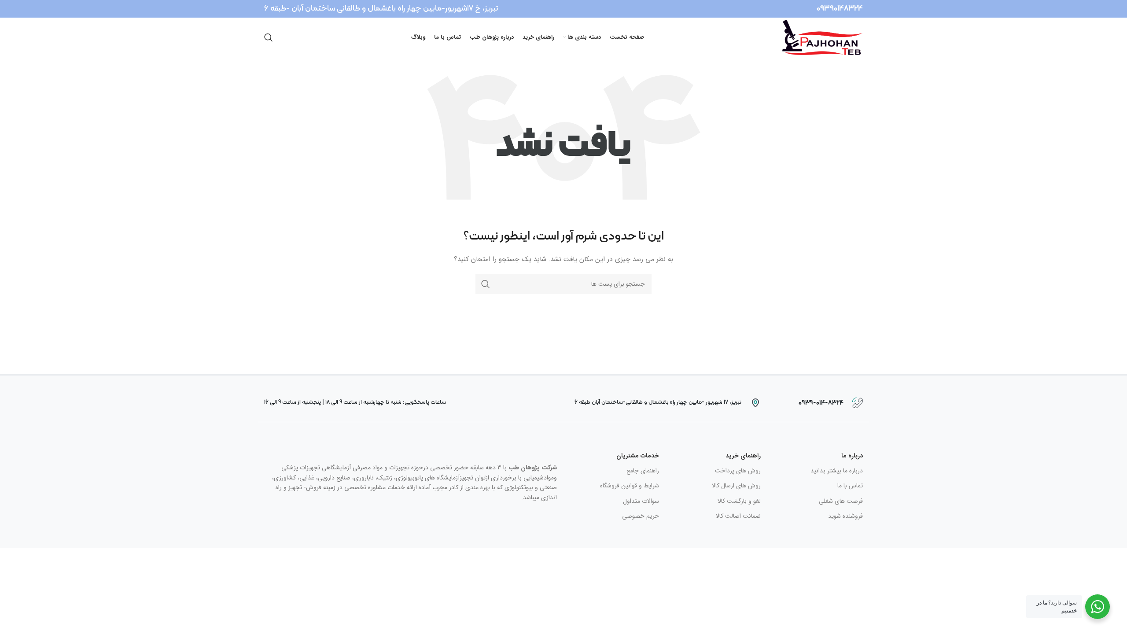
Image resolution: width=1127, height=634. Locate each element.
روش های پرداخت (738, 471)
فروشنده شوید (845, 516)
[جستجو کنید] (268, 37)
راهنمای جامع (642, 471)
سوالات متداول (641, 501)
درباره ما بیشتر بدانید (836, 471)
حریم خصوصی (640, 516)
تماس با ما (850, 485)
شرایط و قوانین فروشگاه (629, 485)
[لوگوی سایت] (822, 37)
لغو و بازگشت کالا (739, 501)
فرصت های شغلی (841, 501)
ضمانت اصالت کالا (738, 516)
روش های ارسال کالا (736, 485)
